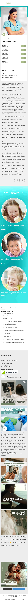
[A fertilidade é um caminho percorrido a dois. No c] (14, 496)
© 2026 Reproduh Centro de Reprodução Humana (13, 599)
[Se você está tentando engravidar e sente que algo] (14, 470)
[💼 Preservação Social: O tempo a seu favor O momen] (14, 522)
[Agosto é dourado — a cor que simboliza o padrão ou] (14, 444)
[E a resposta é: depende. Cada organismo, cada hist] (14, 392)
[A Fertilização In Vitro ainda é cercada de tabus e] (14, 548)
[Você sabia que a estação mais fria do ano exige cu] (14, 574)
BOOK (22, 45)
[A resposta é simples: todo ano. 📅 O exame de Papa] (14, 418)
